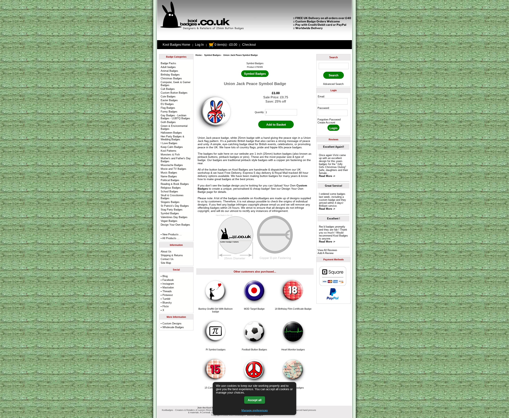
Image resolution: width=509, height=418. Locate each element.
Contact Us (167, 259)
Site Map (166, 262)
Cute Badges (168, 96)
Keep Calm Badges (172, 146)
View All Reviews (327, 250)
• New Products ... (171, 234)
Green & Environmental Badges (174, 127)
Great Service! (333, 185)
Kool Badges (240, 169)
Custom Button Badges (174, 92)
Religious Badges (171, 187)
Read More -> (327, 176)
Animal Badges (169, 70)
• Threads (166, 291)
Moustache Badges (172, 165)
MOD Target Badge (254, 308)
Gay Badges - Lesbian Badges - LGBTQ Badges (175, 117)
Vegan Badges (169, 220)
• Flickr (165, 306)
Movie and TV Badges (173, 168)
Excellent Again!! (333, 146)
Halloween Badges (171, 132)
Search (333, 57)
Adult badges (168, 67)
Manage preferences (254, 410)
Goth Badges (168, 122)
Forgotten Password (329, 119)
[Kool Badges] (254, 36)
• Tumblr (165, 298)
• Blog (164, 276)
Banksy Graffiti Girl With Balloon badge (215, 310)
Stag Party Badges (172, 209)
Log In (199, 44)
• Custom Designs (171, 323)
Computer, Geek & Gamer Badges (175, 84)
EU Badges (167, 104)
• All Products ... (170, 238)
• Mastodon (167, 287)
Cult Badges (168, 88)
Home (198, 55)
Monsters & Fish (170, 154)
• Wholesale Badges (172, 327)
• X (162, 310)
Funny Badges (169, 111)
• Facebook (167, 279)
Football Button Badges (254, 349)
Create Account (326, 122)
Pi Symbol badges (215, 349)
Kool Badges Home (176, 44)
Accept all (254, 400)
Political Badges (170, 180)
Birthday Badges (170, 74)
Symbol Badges (212, 55)
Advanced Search (333, 83)
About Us (166, 251)
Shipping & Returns (172, 255)
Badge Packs (168, 63)
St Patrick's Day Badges (175, 205)
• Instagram (167, 283)
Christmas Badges (171, 78)
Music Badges (169, 172)
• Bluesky (166, 302)
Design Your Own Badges (175, 224)
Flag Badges (168, 107)
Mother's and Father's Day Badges (176, 160)
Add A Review (325, 253)
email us (274, 204)
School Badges (169, 191)
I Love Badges (169, 143)
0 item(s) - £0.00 (226, 44)
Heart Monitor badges (293, 349)
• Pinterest (167, 295)
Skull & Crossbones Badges (172, 197)
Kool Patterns (168, 150)
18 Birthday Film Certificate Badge (293, 308)
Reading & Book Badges (175, 183)
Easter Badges (169, 100)
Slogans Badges (170, 202)
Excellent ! (333, 218)
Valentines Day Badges (174, 217)
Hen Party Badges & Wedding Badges (172, 138)
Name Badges (169, 176)
